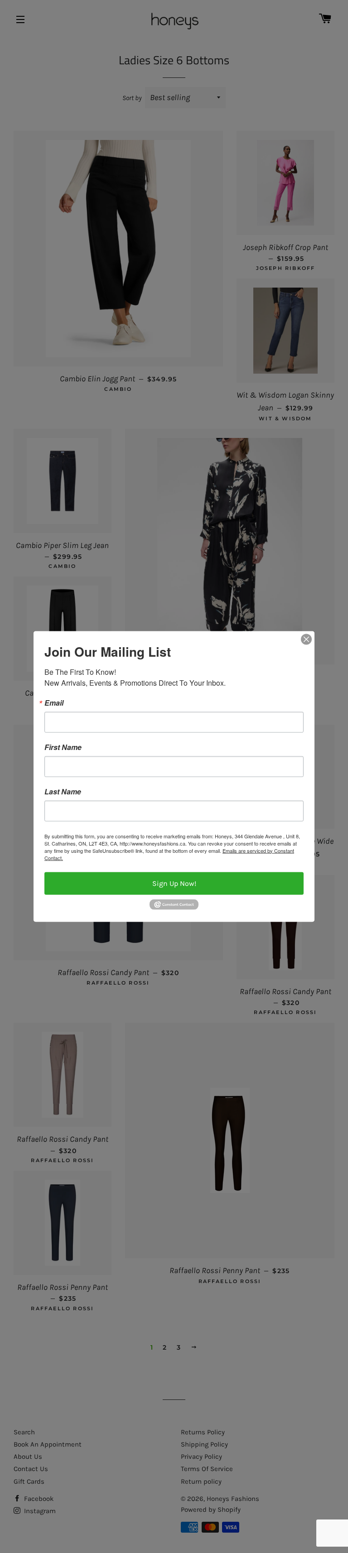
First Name (63, 746)
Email (53, 702)
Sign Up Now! (174, 883)
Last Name (62, 791)
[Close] (306, 639)
